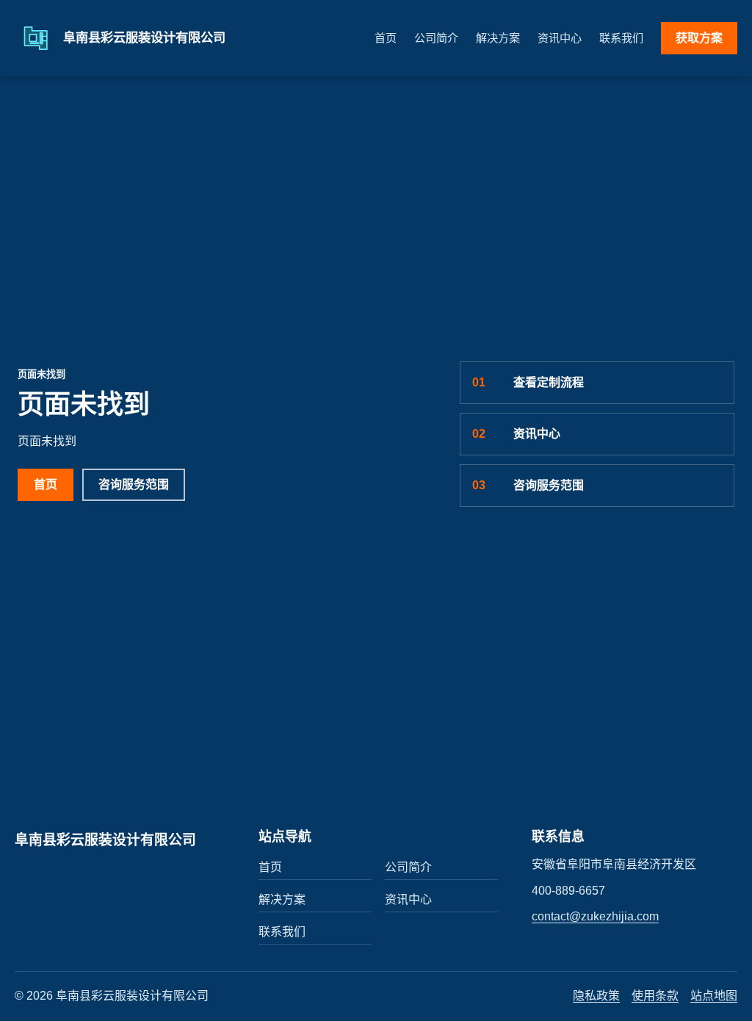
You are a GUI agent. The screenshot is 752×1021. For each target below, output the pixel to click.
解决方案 (498, 38)
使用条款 (655, 995)
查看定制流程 (528, 382)
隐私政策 (596, 995)
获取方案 (699, 38)
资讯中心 (560, 38)
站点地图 (713, 995)
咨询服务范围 (133, 484)
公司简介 (436, 38)
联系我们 (621, 38)
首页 (386, 38)
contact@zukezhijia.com (595, 916)
